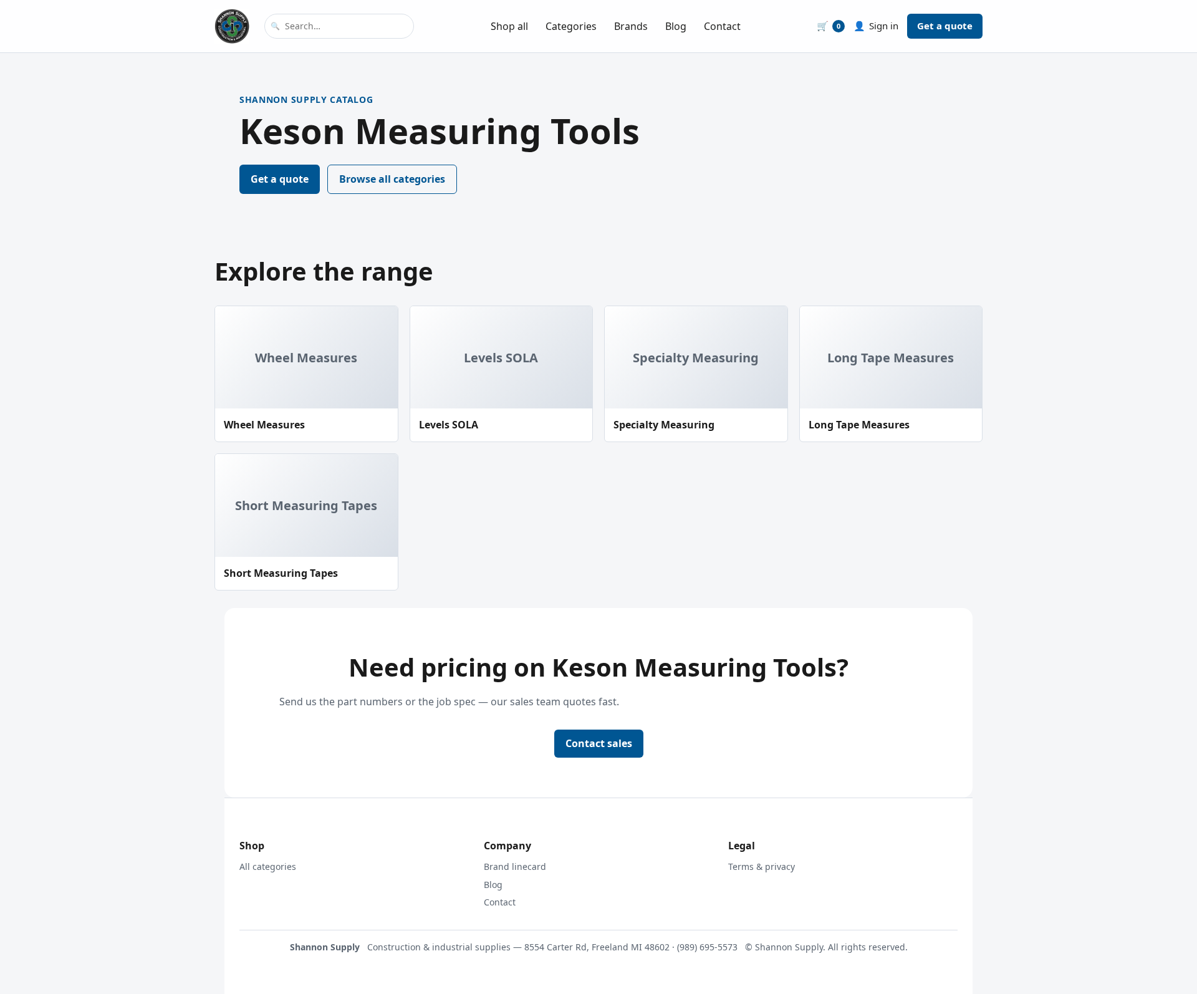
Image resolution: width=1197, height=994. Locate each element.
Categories (571, 26)
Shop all (509, 26)
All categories (267, 866)
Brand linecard (515, 866)
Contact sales (598, 743)
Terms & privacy (761, 866)
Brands (631, 26)
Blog (675, 26)
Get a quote (945, 25)
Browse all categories (392, 179)
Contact (722, 26)
